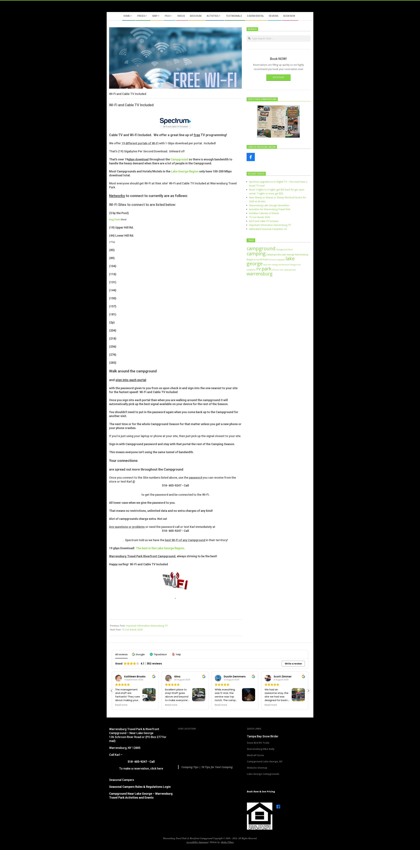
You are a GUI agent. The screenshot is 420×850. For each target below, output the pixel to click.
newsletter (251, 270)
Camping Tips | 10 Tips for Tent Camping (207, 767)
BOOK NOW (278, 77)
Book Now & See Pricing (261, 791)
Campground (179, 159)
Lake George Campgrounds (263, 773)
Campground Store (284, 249)
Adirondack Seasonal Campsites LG (268, 229)
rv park (263, 268)
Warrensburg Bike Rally (260, 749)
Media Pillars (227, 842)
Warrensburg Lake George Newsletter (269, 205)
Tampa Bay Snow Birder (262, 736)
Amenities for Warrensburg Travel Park (269, 209)
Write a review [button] (293, 663)
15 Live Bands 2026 (132, 629)
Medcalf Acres (255, 755)
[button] (139, 654)
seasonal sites (290, 270)
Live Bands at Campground (289, 265)
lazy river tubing (270, 265)
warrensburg (259, 274)
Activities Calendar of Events (264, 213)
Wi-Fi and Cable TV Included (263, 221)
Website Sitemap (257, 767)
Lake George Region (184, 171)
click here (156, 768)
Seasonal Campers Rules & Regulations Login (140, 786)
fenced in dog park (277, 259)
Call (186, 485)
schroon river (278, 270)
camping (256, 253)
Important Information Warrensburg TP (147, 625)
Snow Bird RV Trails (258, 742)
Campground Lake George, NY (264, 761)
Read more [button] (121, 705)
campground (261, 248)
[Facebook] (278, 805)
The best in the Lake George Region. (160, 548)
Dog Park (114, 219)
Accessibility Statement (197, 842)
